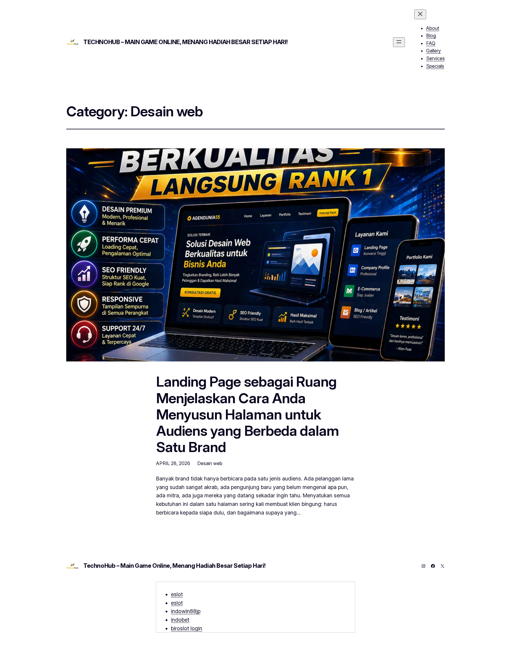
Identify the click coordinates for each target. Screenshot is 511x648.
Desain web (209, 463)
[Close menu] (420, 14)
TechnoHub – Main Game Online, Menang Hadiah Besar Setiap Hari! (185, 42)
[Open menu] (399, 42)
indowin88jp (185, 611)
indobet (180, 620)
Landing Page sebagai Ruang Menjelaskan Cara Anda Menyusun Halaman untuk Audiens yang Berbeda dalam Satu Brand (247, 414)
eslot (177, 594)
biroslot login (186, 628)
